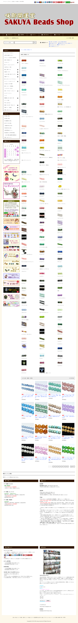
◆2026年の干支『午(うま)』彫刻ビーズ (65, 43)
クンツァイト (42, 189)
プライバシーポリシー (48, 617)
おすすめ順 (24, 378)
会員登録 (22, 34)
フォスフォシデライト (61, 298)
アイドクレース (60, 63)
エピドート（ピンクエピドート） (27, 116)
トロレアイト (24, 271)
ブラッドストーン (61, 305)
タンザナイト (60, 254)
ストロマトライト (25, 232)
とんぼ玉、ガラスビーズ (44, 128)
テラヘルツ (59, 261)
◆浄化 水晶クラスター (53, 43)
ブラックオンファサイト (44, 305)
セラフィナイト (60, 232)
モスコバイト (60, 334)
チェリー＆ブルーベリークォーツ (27, 261)
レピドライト (60, 365)
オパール (23, 128)
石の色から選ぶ (7, 116)
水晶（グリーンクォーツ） (26, 160)
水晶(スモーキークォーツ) (44, 174)
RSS (61, 617)
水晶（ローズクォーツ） (62, 167)
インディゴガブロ (25, 114)
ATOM (64, 617)
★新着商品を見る (15, 38)
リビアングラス (24, 365)
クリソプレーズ (24, 189)
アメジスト (24, 85)
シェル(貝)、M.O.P (43, 218)
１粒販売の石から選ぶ (8, 125)
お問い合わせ (46, 34)
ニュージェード (60, 276)
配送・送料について (24, 617)
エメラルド (59, 114)
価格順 (28, 378)
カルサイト (59, 143)
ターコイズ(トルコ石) (43, 247)
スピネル (41, 232)
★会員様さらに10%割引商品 (9, 132)
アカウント (10, 34)
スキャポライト (24, 225)
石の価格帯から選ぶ (8, 120)
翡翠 (58, 290)
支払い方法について (16, 617)
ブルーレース (24, 312)
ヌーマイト (24, 283)
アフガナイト (42, 92)
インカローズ (42, 106)
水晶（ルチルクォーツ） (62, 174)
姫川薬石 (23, 298)
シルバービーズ (60, 218)
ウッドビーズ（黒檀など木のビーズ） (46, 114)
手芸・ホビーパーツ (8, 137)
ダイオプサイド (60, 247)
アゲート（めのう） (25, 63)
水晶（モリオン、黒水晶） (44, 165)
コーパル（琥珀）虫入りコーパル (63, 189)
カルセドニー (24, 150)
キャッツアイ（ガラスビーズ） (45, 150)
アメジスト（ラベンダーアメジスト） (46, 85)
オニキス (59, 128)
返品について (30, 617)
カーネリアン (42, 143)
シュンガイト (24, 218)
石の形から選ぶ (7, 118)
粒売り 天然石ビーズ (28, 49)
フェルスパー (42, 298)
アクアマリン (24, 70)
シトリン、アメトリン (61, 203)
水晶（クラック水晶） (61, 157)
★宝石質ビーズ (8, 38)
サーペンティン (60, 196)
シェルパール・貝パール (44, 203)
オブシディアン (60, 121)
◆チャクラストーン (52, 44)
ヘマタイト (59, 319)
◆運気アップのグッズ (61, 44)
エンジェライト (42, 121)
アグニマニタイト (43, 65)
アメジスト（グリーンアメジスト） (64, 85)
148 (71, 466)
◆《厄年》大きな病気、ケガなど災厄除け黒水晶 (57, 41)
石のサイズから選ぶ (8, 123)
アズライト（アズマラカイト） (63, 70)
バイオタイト (42, 283)
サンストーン (24, 203)
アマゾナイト (24, 92)
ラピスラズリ (60, 351)
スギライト (42, 225)
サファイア (42, 196)
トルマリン (42, 276)
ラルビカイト (60, 358)
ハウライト (24, 290)
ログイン (34, 34)
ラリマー (41, 358)
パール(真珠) (42, 290)
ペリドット (42, 319)
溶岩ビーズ (42, 348)
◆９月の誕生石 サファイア (54, 46)
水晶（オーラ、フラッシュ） (27, 174)
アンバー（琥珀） (61, 99)
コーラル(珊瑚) (24, 196)
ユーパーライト (24, 348)
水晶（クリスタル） (61, 150)
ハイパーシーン (60, 283)
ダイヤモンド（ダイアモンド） (27, 254)
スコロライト (60, 225)
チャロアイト (42, 261)
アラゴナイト (60, 92)
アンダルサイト (24, 94)
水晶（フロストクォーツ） (62, 160)
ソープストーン (24, 247)
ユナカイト (59, 341)
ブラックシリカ (24, 305)
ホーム (22, 49)
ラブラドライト (24, 358)
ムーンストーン (42, 334)
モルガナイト (24, 341)
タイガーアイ (42, 254)
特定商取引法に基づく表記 (38, 617)
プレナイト (59, 312)
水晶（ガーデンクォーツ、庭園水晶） (46, 157)
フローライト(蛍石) (25, 319)
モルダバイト (42, 341)
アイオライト (42, 63)
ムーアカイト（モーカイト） (27, 334)
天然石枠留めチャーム (8, 130)
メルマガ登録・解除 (70, 38)
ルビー (41, 365)
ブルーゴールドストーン (44, 312)
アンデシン (42, 99)
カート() (58, 34)
